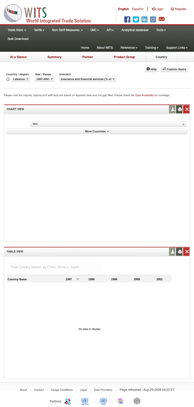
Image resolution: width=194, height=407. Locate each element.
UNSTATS (103, 401)
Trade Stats (16, 30)
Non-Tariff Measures (66, 30)
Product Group (124, 57)
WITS (50, 12)
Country (161, 57)
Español (137, 9)
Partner (87, 57)
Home (85, 47)
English (123, 9)
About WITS (105, 47)
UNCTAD (86, 401)
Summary (54, 57)
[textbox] (55, 267)
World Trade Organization (121, 401)
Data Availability (145, 95)
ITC (68, 401)
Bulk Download (18, 38)
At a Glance (18, 57)
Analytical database (135, 30)
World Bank (138, 401)
